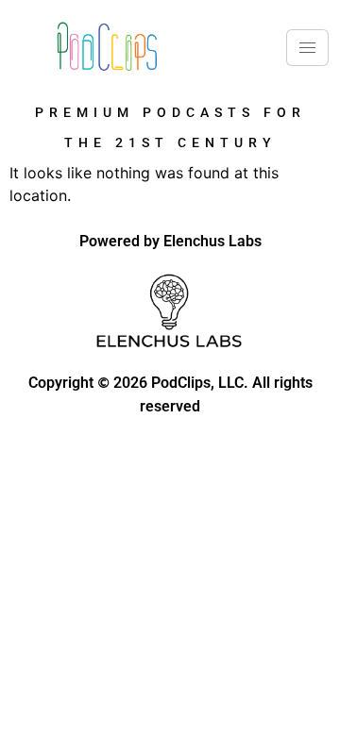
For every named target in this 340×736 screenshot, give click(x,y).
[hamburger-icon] (307, 47)
